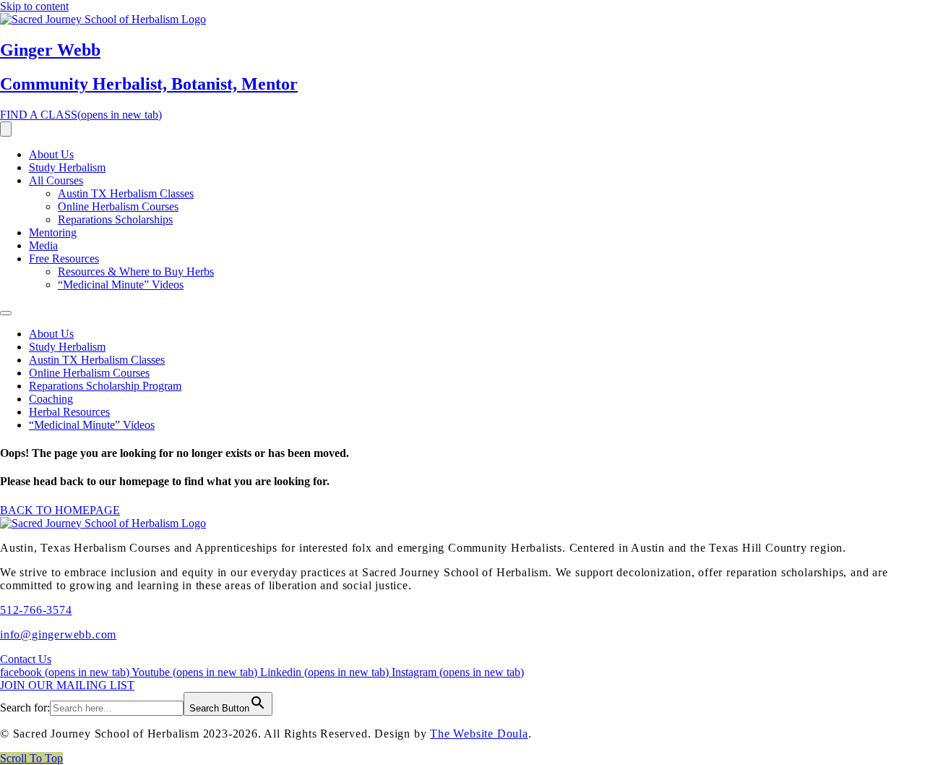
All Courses (56, 180)
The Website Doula (479, 733)
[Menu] (6, 129)
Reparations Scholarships (115, 219)
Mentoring (53, 232)
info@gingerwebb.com (58, 634)
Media (43, 245)
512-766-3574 (36, 610)
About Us (51, 154)
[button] (31, 758)
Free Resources (64, 258)
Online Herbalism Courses (118, 206)
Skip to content (34, 6)
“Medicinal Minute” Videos (121, 284)
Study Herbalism (67, 167)
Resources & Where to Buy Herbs (136, 271)
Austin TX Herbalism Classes (126, 193)
